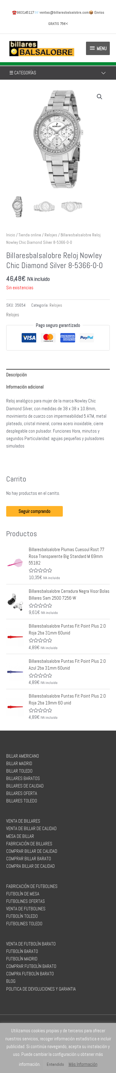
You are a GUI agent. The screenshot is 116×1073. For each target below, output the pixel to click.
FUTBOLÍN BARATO (22, 951)
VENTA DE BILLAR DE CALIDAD (31, 828)
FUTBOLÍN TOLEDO (22, 916)
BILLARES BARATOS (23, 778)
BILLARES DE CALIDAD (25, 786)
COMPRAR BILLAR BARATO (28, 859)
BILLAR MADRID (19, 763)
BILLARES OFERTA (21, 793)
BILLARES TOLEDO (21, 801)
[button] (99, 96)
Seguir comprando (34, 511)
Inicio (10, 235)
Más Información (83, 1064)
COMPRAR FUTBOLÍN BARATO (31, 966)
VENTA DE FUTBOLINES (25, 909)
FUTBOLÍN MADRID (21, 959)
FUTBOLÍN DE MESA (22, 894)
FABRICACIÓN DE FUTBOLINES (32, 886)
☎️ (23, 12)
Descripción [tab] (16, 375)
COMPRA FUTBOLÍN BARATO (30, 974)
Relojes (51, 235)
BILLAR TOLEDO (19, 771)
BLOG (10, 981)
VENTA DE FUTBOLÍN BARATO (31, 944)
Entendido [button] (55, 1064)
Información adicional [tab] (25, 387)
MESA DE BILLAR (20, 836)
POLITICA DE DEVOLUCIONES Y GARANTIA (41, 989)
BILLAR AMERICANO (22, 756)
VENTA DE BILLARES (23, 821)
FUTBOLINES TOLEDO (24, 924)
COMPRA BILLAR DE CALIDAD (30, 866)
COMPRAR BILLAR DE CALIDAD (31, 851)
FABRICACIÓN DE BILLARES (29, 844)
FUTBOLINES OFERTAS (25, 901)
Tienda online (30, 235)
